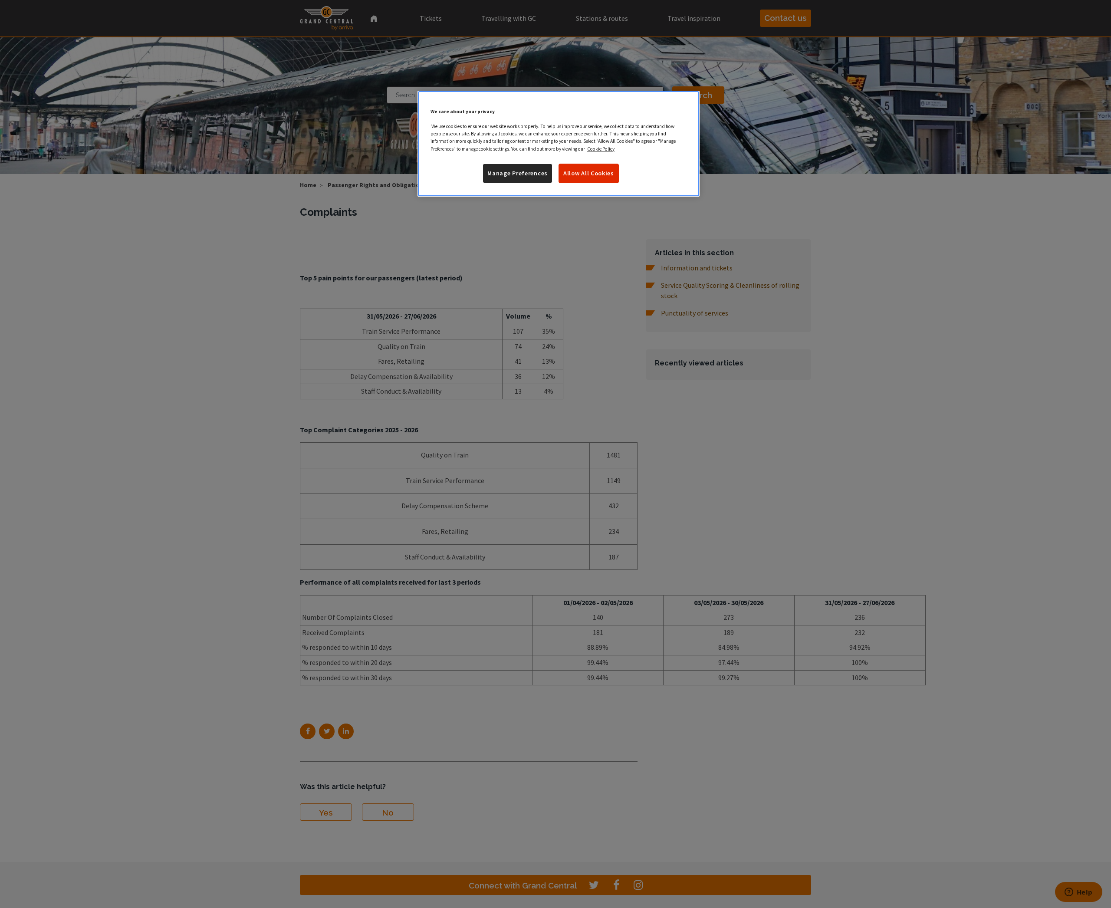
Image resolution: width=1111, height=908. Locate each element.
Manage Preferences (517, 173)
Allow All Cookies (588, 173)
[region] (558, 144)
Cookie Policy (601, 149)
